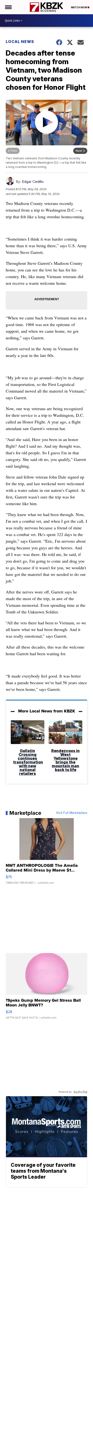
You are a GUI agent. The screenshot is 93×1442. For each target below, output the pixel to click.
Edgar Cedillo (33, 181)
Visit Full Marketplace (71, 813)
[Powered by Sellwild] (80, 1092)
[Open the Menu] (8, 7)
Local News (20, 41)
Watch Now (79, 7)
